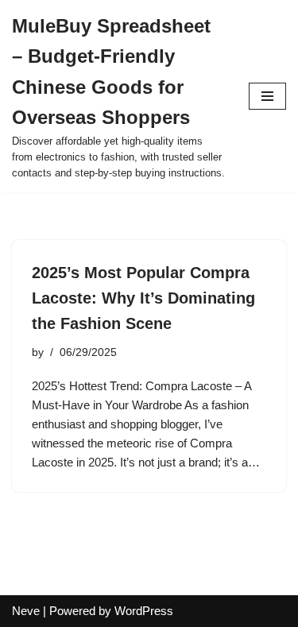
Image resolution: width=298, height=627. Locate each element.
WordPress (143, 610)
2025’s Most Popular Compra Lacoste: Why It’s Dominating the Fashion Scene (143, 298)
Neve (26, 610)
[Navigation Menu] (267, 96)
